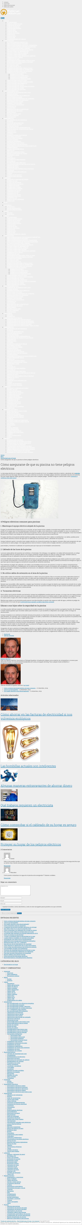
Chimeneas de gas (13, 59)
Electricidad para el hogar (8, 458)
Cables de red (12, 31)
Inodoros (10, 214)
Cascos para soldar (14, 124)
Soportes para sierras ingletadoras (20, 169)
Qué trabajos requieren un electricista (27, 805)
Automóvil (8, 205)
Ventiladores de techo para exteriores (21, 281)
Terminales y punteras (15, 432)
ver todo (26, 685)
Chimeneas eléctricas (15, 57)
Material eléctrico (11, 409)
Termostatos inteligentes (16, 73)
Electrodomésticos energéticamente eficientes (18, 957)
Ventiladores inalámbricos (17, 83)
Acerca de (7, 634)
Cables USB (11, 37)
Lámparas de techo (14, 195)
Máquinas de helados (15, 111)
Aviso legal (6, 3)
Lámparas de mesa (13, 191)
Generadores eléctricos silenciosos (20, 322)
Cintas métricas (12, 126)
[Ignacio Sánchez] (11, 657)
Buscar (19, 913)
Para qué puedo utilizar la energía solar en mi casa (19, 932)
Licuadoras (11, 108)
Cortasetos (11, 130)
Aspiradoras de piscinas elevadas (19, 441)
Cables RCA (11, 34)
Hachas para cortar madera (17, 144)
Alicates (10, 121)
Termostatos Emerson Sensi (20, 79)
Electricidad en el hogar (11, 964)
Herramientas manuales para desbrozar (21, 146)
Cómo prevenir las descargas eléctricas (15, 956)
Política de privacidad (9, 5)
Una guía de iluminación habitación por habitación (18, 951)
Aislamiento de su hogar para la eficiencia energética (19, 941)
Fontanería (8, 313)
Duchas (9, 213)
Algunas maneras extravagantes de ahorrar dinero (36, 786)
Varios (9, 437)
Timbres (10, 434)
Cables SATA (11, 36)
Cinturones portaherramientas (18, 127)
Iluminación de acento (15, 184)
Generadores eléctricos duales (19, 319)
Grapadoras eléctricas (15, 143)
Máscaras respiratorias (16, 152)
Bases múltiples (13, 412)
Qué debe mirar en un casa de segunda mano (17, 929)
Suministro (11, 316)
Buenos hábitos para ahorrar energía (14, 954)
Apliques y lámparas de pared (17, 179)
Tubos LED (10, 201)
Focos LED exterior (14, 182)
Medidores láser (13, 155)
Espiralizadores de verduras (17, 100)
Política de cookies (8, 6)
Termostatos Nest (17, 74)
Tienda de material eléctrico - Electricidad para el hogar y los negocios (20, 1221)
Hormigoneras (12, 147)
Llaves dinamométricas (15, 149)
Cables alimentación (14, 24)
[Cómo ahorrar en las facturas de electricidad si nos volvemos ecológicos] (41, 704)
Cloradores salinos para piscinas (19, 446)
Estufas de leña (13, 65)
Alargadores (12, 22)
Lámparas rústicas (14, 196)
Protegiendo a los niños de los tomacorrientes (17, 939)
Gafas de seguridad (14, 141)
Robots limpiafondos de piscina (18, 451)
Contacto (6, 2)
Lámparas (7, 178)
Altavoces (11, 207)
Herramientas (9, 118)
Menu (2, 18)
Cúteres (10, 134)
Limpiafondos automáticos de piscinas (21, 447)
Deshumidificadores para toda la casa (21, 60)
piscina (77, 473)
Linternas (10, 423)
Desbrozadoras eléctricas (17, 135)
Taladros (10, 170)
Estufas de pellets (14, 66)
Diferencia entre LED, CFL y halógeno (15, 942)
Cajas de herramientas (15, 123)
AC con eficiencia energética (17, 42)
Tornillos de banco (14, 175)
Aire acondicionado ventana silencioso (21, 47)
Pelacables (11, 161)
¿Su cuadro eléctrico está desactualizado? (16, 691)
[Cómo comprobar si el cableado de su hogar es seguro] (41, 815)
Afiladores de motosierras (17, 120)
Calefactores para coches (17, 54)
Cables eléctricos (13, 414)
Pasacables (11, 158)
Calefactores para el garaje (17, 53)
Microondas (11, 112)
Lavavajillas (11, 106)
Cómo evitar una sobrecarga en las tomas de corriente (20, 947)
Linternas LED (12, 198)
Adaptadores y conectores (17, 411)
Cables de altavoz (13, 25)
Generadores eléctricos (13, 318)
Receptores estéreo (14, 210)
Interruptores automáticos (17, 420)
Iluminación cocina (14, 187)
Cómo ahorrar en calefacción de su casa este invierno (20, 945)
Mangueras (11, 425)
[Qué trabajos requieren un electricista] (41, 795)
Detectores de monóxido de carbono (20, 98)
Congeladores (12, 94)
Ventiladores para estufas (17, 80)
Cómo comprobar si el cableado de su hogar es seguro (38, 825)
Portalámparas (12, 428)
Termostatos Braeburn (18, 77)
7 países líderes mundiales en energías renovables (19, 938)
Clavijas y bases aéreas (15, 415)
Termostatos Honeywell (19, 76)
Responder (7, 866)
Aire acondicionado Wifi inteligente (20, 50)
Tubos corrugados (14, 435)
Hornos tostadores (14, 103)
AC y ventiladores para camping (18, 48)
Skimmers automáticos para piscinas (20, 452)
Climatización (9, 41)
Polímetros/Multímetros (16, 163)
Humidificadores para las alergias (19, 71)
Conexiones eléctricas (15, 417)
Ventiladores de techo (15, 85)
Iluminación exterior (14, 188)
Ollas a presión (12, 115)
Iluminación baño (13, 185)
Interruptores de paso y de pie (18, 422)
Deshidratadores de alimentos (18, 95)
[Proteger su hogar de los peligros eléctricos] (41, 834)
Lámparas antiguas (14, 190)
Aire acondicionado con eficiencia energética (23, 237)
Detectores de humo (14, 97)
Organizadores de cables (16, 39)
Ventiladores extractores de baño (20, 82)
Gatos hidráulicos (14, 208)
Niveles (9, 156)
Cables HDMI (11, 30)
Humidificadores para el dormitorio (20, 69)
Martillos (10, 150)
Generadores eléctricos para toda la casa (23, 325)
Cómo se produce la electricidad (13, 935)
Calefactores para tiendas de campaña (21, 56)
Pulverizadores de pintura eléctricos (21, 164)
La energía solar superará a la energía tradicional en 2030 (21, 933)
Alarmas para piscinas (15, 440)
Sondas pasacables (14, 431)
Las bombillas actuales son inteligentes (28, 766)
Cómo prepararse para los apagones (15, 925)
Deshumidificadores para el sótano (20, 62)
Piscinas (7, 438)
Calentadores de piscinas (16, 444)
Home (2, 455)
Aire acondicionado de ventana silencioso (22, 242)
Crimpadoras (11, 132)
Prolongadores (13, 429)
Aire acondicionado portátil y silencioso (22, 45)
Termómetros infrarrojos (17, 172)
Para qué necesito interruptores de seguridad (17, 953)
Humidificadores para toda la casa (19, 68)
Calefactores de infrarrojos (18, 51)
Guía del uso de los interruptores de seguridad (17, 944)
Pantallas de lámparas (15, 199)
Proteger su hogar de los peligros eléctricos (31, 844)
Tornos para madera (14, 176)
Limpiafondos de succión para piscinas (21, 449)
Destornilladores (14, 137)
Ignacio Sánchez (5, 659)
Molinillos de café (14, 114)
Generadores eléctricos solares (19, 324)
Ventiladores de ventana (16, 89)
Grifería (10, 315)
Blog (6, 202)
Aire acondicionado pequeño (17, 44)
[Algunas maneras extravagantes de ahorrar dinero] (41, 776)
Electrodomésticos (11, 91)
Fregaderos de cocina (15, 102)
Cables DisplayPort (14, 28)
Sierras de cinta (13, 167)
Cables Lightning (13, 33)
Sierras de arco (12, 166)
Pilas (9, 426)
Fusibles (10, 419)
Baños (6, 211)
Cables (6, 21)
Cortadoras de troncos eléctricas (20, 129)
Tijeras (9, 173)
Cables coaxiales (13, 27)
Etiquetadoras (12, 140)
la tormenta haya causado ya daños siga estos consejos (37, 602)
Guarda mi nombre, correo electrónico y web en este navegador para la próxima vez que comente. (32, 907)
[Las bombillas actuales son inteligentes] (41, 742)
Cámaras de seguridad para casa (19, 92)
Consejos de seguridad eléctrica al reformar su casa (19, 950)
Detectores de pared (14, 138)
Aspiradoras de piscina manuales (19, 443)
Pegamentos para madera (16, 159)
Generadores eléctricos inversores (20, 321)
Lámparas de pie (12, 193)
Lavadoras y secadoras (15, 105)
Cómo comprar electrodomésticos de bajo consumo (19, 688)
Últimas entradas (9, 635)
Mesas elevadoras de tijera (17, 153)
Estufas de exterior (14, 63)
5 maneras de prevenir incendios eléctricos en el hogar (20, 927)
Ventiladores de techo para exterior (20, 86)
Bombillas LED (12, 181)
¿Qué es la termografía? (11, 689)
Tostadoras (11, 117)
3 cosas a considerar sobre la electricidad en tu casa (19, 936)
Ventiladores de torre (15, 88)
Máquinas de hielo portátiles (17, 109)
